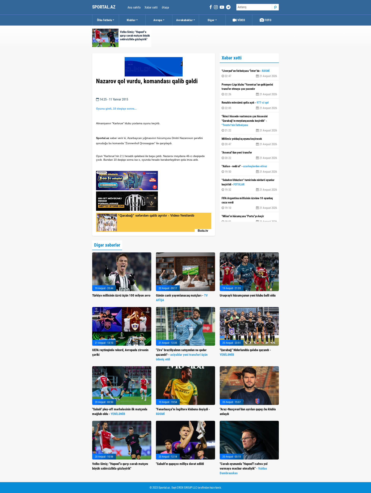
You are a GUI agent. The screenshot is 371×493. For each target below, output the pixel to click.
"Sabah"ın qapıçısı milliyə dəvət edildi (180, 464)
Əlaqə (165, 7)
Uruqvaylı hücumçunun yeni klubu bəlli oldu (248, 295)
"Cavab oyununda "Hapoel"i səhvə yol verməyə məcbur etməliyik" (243, 468)
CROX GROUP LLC (187, 487)
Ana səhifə (134, 7)
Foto (267, 20)
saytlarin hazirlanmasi (112, 167)
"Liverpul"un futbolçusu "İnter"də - (249, 73)
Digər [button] (211, 20)
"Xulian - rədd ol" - (249, 169)
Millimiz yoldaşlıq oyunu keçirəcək (249, 141)
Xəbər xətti (151, 7)
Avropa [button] (157, 20)
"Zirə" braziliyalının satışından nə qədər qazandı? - (182, 354)
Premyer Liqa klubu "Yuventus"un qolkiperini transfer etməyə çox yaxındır (249, 89)
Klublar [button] (131, 20)
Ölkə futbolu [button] (104, 20)
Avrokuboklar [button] (184, 20)
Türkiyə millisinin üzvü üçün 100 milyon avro (121, 295)
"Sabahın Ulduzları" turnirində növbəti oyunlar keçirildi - (249, 184)
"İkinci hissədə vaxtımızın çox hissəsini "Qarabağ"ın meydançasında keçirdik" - (249, 123)
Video (241, 20)
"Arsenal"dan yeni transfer (249, 155)
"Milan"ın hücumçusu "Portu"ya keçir (249, 218)
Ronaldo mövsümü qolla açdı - (249, 105)
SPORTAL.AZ (104, 7)
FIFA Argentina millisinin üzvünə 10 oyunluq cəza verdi (249, 203)
